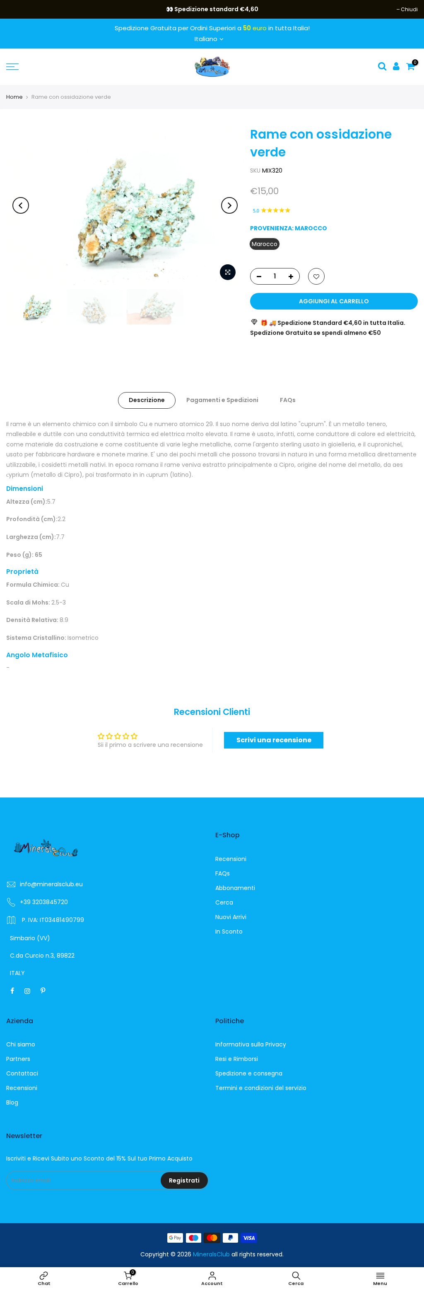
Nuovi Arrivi (230, 917)
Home (14, 97)
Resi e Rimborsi (236, 1059)
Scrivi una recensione (273, 740)
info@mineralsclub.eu (51, 884)
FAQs (288, 400)
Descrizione (147, 400)
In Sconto (229, 931)
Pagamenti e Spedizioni (222, 400)
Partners (18, 1059)
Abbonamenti (235, 888)
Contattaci (22, 1073)
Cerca (224, 902)
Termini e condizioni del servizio (260, 1088)
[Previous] (20, 205)
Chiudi (18, 9)
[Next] (229, 205)
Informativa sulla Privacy (250, 1044)
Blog (12, 1102)
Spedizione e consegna (248, 1073)
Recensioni (230, 859)
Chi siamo (20, 1044)
